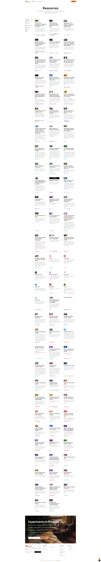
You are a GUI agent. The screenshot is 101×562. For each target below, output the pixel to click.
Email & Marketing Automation (62, 552)
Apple (36, 208)
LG (35, 192)
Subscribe (73, 1)
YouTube (65, 70)
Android (65, 208)
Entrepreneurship (55, 251)
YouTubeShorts (69, 70)
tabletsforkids (51, 70)
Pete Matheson (45, 560)
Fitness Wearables (66, 121)
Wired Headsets (42, 51)
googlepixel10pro (37, 120)
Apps (50, 87)
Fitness (69, 120)
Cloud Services (37, 141)
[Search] (70, 1)
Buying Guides (51, 141)
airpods (65, 87)
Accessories (55, 70)
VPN (38, 230)
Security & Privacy (37, 251)
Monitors (40, 70)
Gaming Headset (37, 51)
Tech (55, 173)
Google (36, 121)
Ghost (53, 560)
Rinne (55, 560)
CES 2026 (36, 70)
